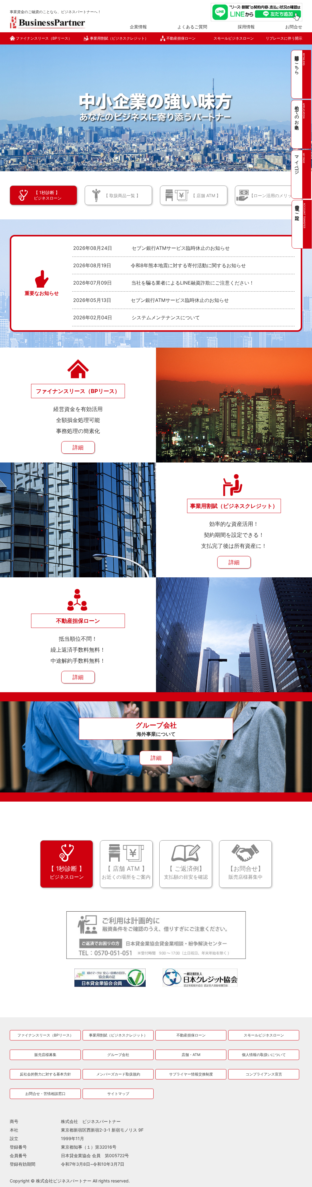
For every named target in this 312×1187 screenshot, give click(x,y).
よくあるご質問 (192, 26)
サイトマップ (118, 1093)
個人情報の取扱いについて (264, 1054)
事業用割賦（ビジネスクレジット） (119, 38)
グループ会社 (118, 1054)
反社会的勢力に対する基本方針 (45, 1074)
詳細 (78, 447)
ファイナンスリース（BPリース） (44, 38)
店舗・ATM (191, 1054)
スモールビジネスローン (234, 38)
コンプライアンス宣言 (264, 1074)
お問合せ (293, 26)
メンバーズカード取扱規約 (118, 1074)
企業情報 (138, 26)
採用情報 (246, 26)
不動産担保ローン (181, 38)
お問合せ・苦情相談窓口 (45, 1093)
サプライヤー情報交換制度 (191, 1074)
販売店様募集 (45, 1054)
